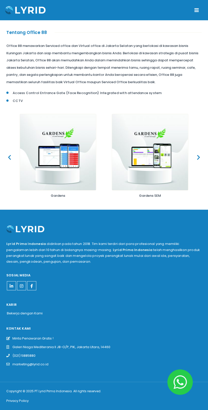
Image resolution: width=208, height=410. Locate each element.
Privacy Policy (17, 400)
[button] (9, 157)
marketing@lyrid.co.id (29, 364)
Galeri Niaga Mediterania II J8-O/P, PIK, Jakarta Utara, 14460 (60, 347)
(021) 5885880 (23, 355)
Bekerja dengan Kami (25, 313)
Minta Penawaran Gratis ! (32, 338)
